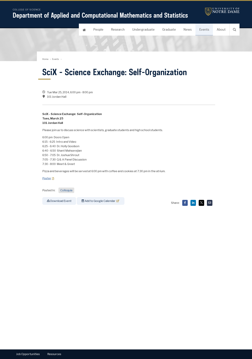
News (187, 29)
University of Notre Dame (218, 12)
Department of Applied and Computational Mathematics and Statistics (100, 15)
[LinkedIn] (193, 203)
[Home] (84, 30)
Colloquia (66, 190)
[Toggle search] (234, 30)
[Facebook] (185, 203)
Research (118, 29)
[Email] (209, 203)
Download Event (60, 201)
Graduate (169, 29)
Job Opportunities (28, 354)
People (98, 29)
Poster (46, 178)
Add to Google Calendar (99, 201)
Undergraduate (143, 29)
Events (204, 29)
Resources (54, 354)
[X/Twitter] (201, 203)
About (221, 29)
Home (45, 59)
